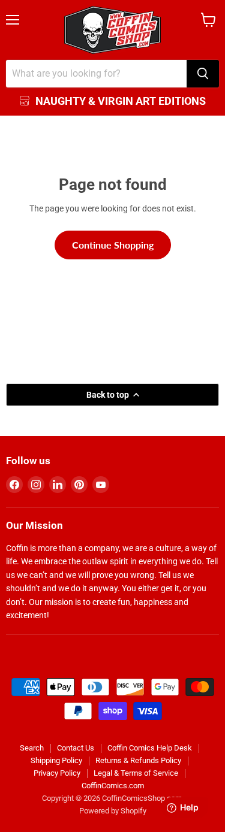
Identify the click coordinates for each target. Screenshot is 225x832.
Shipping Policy (56, 760)
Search (32, 747)
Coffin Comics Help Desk (149, 747)
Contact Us (75, 747)
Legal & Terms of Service (136, 773)
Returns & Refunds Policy (138, 760)
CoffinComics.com (113, 785)
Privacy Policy (57, 773)
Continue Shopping (113, 244)
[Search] (203, 73)
